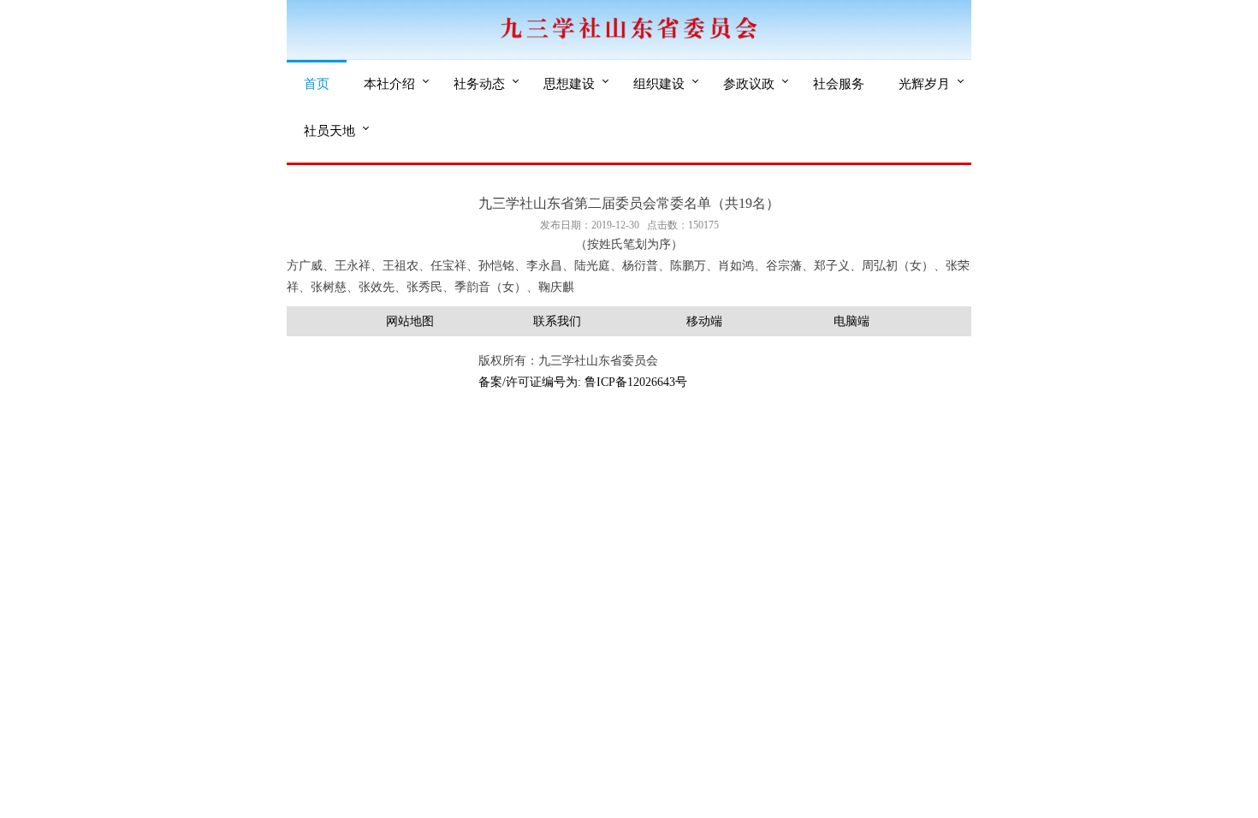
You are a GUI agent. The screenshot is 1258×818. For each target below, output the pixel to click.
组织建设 (659, 83)
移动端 (704, 321)
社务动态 (479, 83)
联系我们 (557, 321)
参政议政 (748, 83)
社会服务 (838, 83)
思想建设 (569, 83)
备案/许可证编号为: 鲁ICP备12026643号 (582, 382)
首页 (316, 83)
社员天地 (329, 130)
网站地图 (410, 321)
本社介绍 (389, 83)
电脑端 (851, 321)
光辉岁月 (924, 83)
